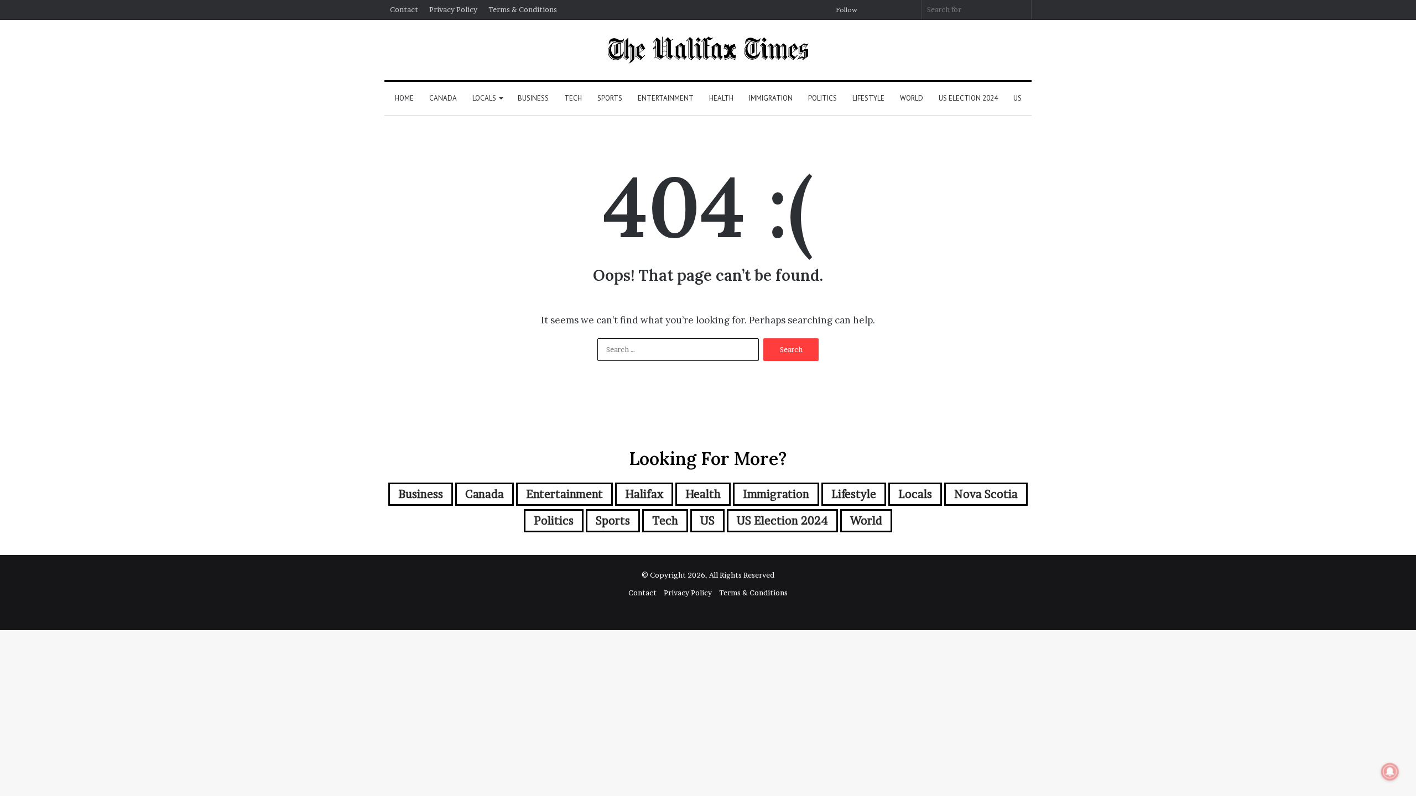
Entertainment (666, 98)
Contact (404, 9)
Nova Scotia (986, 494)
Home (404, 98)
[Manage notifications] (1390, 772)
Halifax (644, 494)
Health (721, 98)
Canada (443, 98)
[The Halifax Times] (707, 50)
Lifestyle (868, 98)
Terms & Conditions (522, 9)
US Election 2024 (968, 98)
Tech (573, 98)
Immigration (771, 98)
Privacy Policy (453, 9)
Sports (609, 98)
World (911, 98)
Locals (484, 98)
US (1017, 98)
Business (533, 98)
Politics (822, 98)
